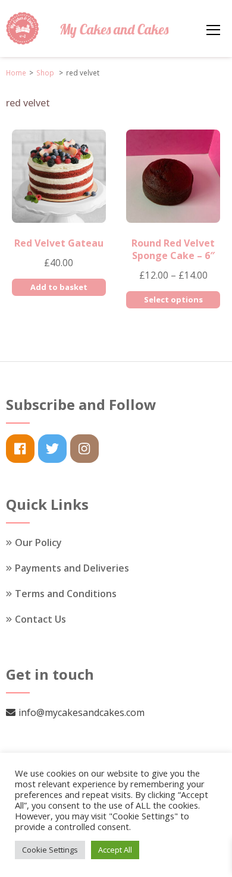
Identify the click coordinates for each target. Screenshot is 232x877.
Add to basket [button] (58, 287)
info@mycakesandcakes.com (81, 712)
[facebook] (20, 448)
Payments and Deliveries (72, 568)
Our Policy (38, 542)
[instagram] (84, 448)
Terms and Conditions (66, 593)
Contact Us (40, 619)
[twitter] (52, 448)
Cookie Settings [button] (50, 849)
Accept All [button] (115, 849)
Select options (173, 299)
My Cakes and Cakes (113, 29)
